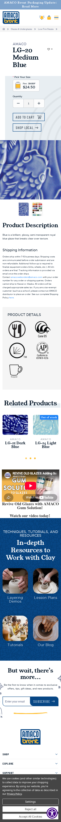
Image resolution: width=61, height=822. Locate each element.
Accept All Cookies (30, 816)
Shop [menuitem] (6, 754)
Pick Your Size (21, 77)
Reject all (30, 809)
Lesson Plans (45, 597)
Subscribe (41, 701)
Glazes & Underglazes (21, 29)
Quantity (17, 96)
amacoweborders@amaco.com (26, 277)
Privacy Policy (14, 793)
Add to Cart (26, 117)
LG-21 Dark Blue (15, 445)
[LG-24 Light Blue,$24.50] (45, 424)
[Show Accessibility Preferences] (52, 813)
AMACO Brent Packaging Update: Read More (30, 4)
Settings (30, 802)
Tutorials (15, 645)
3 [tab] (35, 458)
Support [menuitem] (8, 772)
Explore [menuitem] (8, 763)
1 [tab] (26, 458)
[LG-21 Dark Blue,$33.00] (15, 424)
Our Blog (46, 645)
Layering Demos (15, 599)
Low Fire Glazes (46, 29)
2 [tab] (30, 458)
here (11, 297)
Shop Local (25, 127)
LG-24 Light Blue (45, 445)
